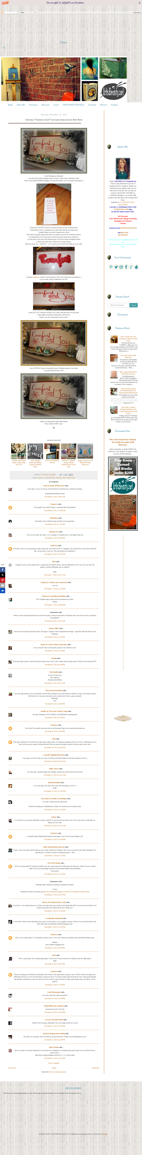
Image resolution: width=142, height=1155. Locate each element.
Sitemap (114, 105)
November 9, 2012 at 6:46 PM (55, 717)
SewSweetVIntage (54, 863)
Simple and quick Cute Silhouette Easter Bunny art (85, 462)
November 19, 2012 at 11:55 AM (55, 826)
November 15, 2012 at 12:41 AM (55, 775)
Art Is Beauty (44, 474)
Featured (92, 105)
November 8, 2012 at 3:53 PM (55, 637)
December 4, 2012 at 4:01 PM (55, 964)
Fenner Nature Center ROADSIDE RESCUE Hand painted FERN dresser (128, 390)
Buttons (103, 105)
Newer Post (12, 1068)
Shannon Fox (54, 532)
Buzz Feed (124, 232)
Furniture (33, 105)
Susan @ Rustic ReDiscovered (54, 486)
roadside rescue (70, 478)
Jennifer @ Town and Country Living (54, 711)
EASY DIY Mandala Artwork (52, 461)
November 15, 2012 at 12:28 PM (55, 791)
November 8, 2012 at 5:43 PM (55, 651)
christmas (58, 478)
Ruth (54, 955)
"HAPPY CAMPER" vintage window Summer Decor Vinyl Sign (68, 463)
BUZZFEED (123, 235)
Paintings (45, 105)
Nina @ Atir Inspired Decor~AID (54, 902)
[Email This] (64, 475)
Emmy (54, 817)
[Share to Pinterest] (72, 475)
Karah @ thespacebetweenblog (54, 1033)
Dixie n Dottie (54, 1047)
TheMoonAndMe (54, 782)
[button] (71, 3)
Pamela (54, 658)
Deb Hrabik (54, 672)
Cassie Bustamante (54, 992)
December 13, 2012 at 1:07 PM (55, 1058)
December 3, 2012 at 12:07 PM (55, 927)
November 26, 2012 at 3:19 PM (54, 874)
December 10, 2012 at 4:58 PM (55, 998)
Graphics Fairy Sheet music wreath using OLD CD (19, 462)
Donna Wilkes (54, 628)
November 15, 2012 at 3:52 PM (54, 810)
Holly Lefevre (54, 769)
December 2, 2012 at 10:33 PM (55, 911)
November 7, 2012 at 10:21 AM (54, 575)
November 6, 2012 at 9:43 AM (55, 497)
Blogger (104, 1134)
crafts (63, 478)
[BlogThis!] (66, 475)
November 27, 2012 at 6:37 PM (54, 895)
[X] (2, 575)
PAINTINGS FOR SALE (73, 105)
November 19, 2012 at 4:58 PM (54, 839)
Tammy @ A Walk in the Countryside (54, 582)
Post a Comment (53, 1063)
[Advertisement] (63, 23)
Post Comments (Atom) (58, 1072)
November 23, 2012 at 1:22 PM (54, 855)
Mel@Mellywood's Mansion (54, 1006)
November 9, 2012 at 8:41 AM (55, 683)
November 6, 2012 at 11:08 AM (54, 510)
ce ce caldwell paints (49, 478)
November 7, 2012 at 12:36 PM (54, 589)
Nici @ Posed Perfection (53, 690)
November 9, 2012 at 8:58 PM (55, 731)
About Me (21, 105)
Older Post (95, 1068)
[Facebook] (2, 569)
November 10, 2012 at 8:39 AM (54, 761)
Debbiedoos (54, 518)
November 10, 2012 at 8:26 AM (54, 747)
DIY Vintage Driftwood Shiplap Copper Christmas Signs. (35, 463)
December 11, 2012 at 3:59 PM (55, 1026)
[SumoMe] (2, 590)
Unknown (53, 504)
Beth (54, 739)
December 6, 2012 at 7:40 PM (55, 985)
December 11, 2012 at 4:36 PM (55, 1040)
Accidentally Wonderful (54, 918)
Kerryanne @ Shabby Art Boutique (54, 798)
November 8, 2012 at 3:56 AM (55, 621)
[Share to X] (68, 475)
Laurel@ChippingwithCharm (54, 755)
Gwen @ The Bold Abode (54, 1020)
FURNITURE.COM (121, 209)
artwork (39, 478)
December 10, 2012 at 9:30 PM (55, 1012)
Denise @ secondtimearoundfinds (54, 596)
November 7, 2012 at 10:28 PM (54, 605)
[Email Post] (60, 474)
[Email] (2, 585)
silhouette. (36, 277)
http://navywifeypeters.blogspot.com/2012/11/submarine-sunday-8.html (66, 892)
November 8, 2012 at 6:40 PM (55, 665)
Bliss (54, 561)
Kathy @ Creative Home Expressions (54, 644)
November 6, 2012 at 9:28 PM (55, 538)
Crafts (56, 105)
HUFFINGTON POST (129, 228)
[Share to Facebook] (70, 475)
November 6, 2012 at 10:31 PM (54, 554)
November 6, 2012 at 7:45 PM (55, 524)
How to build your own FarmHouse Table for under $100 (128, 338)
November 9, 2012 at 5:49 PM (55, 704)
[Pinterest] (2, 580)
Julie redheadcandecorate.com (54, 847)
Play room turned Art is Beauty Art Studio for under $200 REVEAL (123, 442)
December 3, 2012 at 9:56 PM (55, 948)
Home (10, 105)
